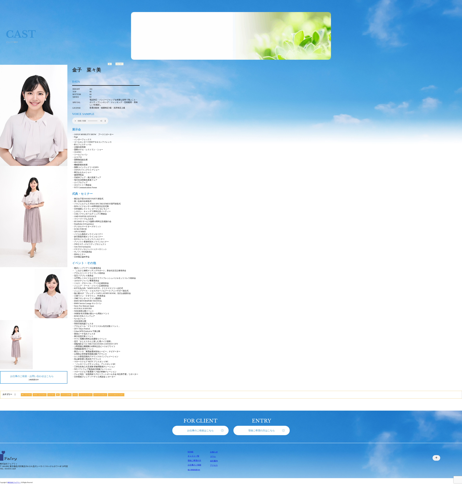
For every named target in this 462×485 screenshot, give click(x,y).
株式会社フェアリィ (14, 482)
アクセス (214, 465)
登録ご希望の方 (194, 460)
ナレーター (119, 64)
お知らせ (214, 452)
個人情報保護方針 (194, 470)
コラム (213, 456)
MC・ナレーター (26, 394)
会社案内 (214, 461)
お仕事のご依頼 (194, 465)
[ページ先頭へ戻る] (435, 458)
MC (110, 64)
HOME (190, 452)
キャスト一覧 (193, 456)
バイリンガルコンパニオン (116, 394)
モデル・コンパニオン (40, 394)
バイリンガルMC (66, 394)
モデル (75, 394)
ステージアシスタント (100, 394)
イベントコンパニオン (86, 394)
